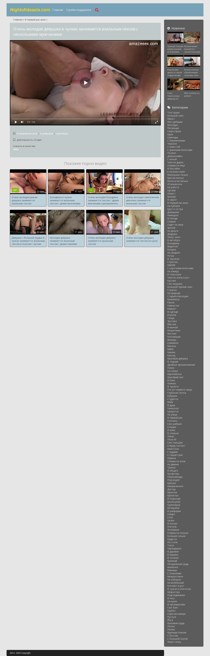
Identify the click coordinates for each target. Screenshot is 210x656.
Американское (175, 486)
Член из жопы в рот (178, 277)
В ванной (172, 327)
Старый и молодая (177, 296)
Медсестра (173, 592)
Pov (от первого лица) (179, 389)
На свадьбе (173, 252)
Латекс (171, 626)
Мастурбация (174, 121)
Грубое (171, 610)
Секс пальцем (175, 442)
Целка (170, 520)
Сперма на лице (176, 165)
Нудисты (172, 539)
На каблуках (174, 579)
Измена (171, 458)
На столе (172, 542)
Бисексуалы (173, 501)
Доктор (171, 489)
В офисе (172, 199)
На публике (173, 205)
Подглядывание (176, 595)
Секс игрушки (174, 283)
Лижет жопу (174, 641)
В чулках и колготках (179, 588)
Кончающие (174, 336)
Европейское (174, 374)
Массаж (171, 324)
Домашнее (173, 212)
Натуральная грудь (178, 564)
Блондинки (173, 243)
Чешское (172, 143)
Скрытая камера (176, 613)
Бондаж (171, 249)
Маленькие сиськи (177, 174)
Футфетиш (173, 473)
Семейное (172, 342)
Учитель (172, 526)
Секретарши (174, 131)
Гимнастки (173, 305)
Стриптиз (172, 262)
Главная (57, 10)
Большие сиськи (176, 536)
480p (15, 149)
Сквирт (171, 514)
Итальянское (174, 184)
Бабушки (172, 395)
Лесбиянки (173, 529)
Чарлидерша (174, 548)
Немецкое (172, 215)
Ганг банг (172, 607)
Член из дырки (175, 162)
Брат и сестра (175, 209)
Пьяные (171, 383)
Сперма (171, 221)
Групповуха (61, 133)
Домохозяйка (174, 156)
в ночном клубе (176, 171)
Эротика (172, 321)
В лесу (171, 598)
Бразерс (171, 196)
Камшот (171, 308)
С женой (172, 159)
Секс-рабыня (174, 423)
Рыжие (171, 629)
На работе (173, 187)
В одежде (172, 311)
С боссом (172, 635)
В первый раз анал (27, 133)
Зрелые (171, 227)
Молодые (172, 125)
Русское (171, 616)
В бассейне (173, 168)
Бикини (171, 352)
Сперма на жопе (176, 461)
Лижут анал (173, 237)
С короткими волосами (180, 268)
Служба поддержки (78, 10)
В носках (172, 523)
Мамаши (172, 570)
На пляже (172, 370)
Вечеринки (173, 507)
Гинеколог (173, 408)
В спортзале (174, 274)
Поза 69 (171, 439)
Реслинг (171, 153)
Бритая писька (175, 177)
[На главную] (30, 10)
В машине (172, 554)
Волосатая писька (177, 181)
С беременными (176, 140)
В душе (171, 405)
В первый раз (174, 417)
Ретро (170, 255)
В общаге (172, 470)
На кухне (172, 601)
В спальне (173, 433)
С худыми (172, 451)
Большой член (175, 115)
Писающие (173, 128)
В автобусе (173, 240)
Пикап (170, 436)
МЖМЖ (171, 265)
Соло (170, 517)
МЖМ (170, 349)
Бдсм (170, 134)
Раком (170, 302)
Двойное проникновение (181, 364)
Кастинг (171, 280)
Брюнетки (172, 495)
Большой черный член (179, 286)
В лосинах (173, 557)
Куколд (171, 355)
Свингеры (172, 137)
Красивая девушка (177, 358)
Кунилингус (173, 299)
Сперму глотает (176, 445)
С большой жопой (177, 638)
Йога (170, 620)
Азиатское (173, 448)
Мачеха (171, 346)
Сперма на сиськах (177, 532)
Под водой (173, 479)
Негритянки (173, 330)
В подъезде (173, 498)
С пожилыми (174, 573)
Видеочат (172, 246)
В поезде (172, 218)
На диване (173, 464)
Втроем (171, 314)
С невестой (173, 146)
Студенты (172, 399)
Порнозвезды (174, 476)
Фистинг (172, 333)
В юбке (171, 430)
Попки (170, 367)
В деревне (173, 551)
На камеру (173, 271)
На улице (172, 414)
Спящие (171, 427)
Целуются (172, 411)
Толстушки (173, 112)
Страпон (172, 290)
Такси (170, 545)
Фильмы (171, 339)
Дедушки (172, 233)
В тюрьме (172, 361)
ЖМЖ (170, 402)
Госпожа (172, 420)
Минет (171, 118)
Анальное (172, 567)
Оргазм (171, 190)
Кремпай (172, 560)
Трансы (171, 467)
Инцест (171, 193)
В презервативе (176, 604)
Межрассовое (175, 576)
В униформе (46, 133)
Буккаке (171, 483)
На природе (173, 293)
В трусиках (173, 258)
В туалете (173, 386)
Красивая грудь (176, 623)
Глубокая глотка (176, 392)
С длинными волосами (179, 149)
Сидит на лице (175, 224)
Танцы (170, 318)
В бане (171, 380)
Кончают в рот (175, 585)
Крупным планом (176, 632)
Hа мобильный (175, 582)
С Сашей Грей (175, 455)
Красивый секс (175, 377)
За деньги (172, 230)
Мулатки (172, 492)
